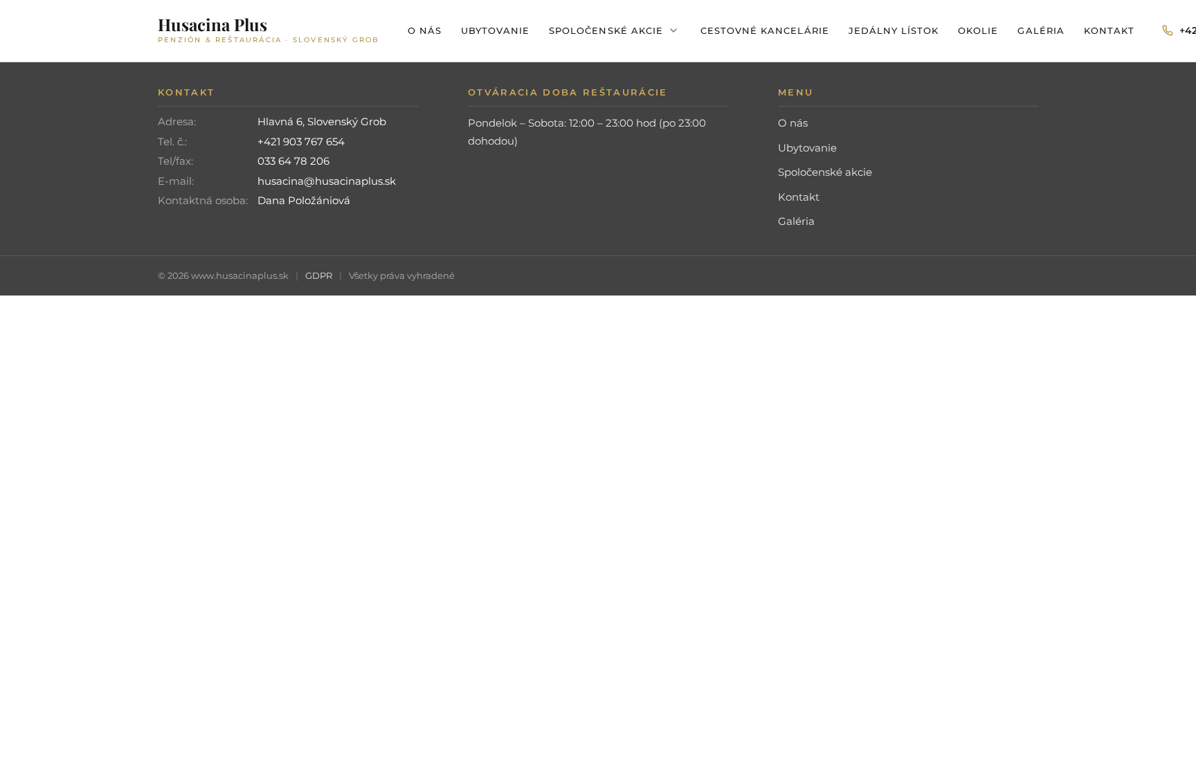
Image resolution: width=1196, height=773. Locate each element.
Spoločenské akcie (606, 30)
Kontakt (1109, 30)
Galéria (1040, 30)
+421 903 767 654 (301, 141)
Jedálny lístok (894, 30)
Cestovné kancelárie (764, 30)
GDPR (318, 275)
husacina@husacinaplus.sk (326, 181)
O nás (425, 30)
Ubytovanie (495, 30)
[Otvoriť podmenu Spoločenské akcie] (673, 30)
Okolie (978, 30)
